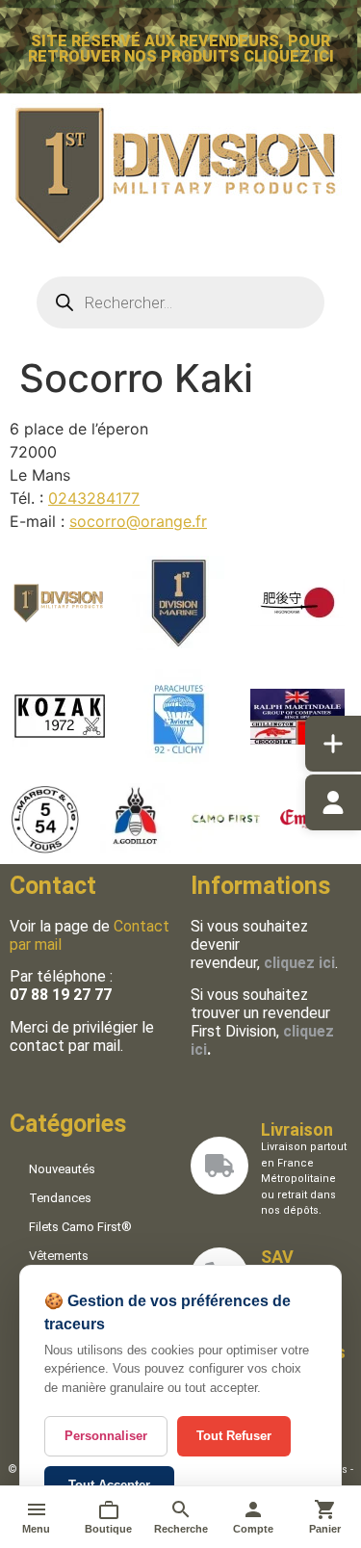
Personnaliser (105, 1436)
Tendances (60, 1198)
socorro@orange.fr (138, 521)
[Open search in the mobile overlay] (181, 302)
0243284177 (94, 498)
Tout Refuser (233, 1436)
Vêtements (59, 1255)
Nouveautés (62, 1169)
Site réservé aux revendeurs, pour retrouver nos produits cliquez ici (181, 49)
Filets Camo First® (80, 1227)
